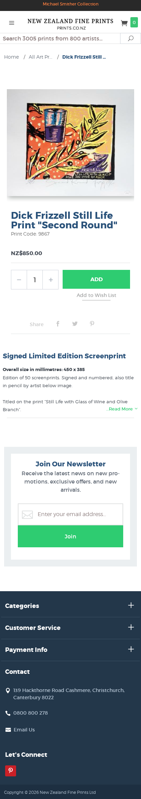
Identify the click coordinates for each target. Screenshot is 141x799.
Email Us (24, 730)
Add (96, 279)
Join (70, 536)
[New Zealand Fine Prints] (71, 22)
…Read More (120, 409)
